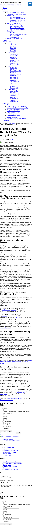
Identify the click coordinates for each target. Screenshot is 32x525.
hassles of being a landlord (9, 310)
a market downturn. (5, 328)
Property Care (7, 465)
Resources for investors (6, 400)
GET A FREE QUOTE (6, 431)
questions (4, 316)
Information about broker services (12, 440)
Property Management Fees (10, 469)
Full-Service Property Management (12, 463)
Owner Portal (7, 453)
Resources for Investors (16, 398)
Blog (8, 398)
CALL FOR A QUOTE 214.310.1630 (10, 5)
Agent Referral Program (9, 452)
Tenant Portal (7, 455)
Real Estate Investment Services (12, 462)
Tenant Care (6, 468)
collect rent (18, 317)
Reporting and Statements (10, 466)
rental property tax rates (14, 361)
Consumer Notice (8, 439)
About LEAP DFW (8, 447)
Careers (5, 449)
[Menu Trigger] (30, 4)
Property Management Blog (10, 450)
